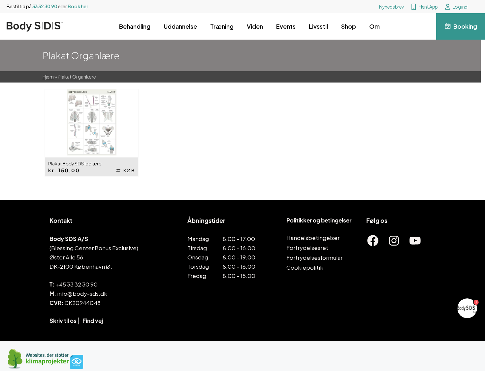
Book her (78, 6)
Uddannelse (180, 26)
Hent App (428, 7)
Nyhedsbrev (391, 7)
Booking (465, 26)
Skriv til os (63, 320)
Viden (255, 26)
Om (374, 26)
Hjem (48, 77)
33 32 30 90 (44, 6)
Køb (129, 170)
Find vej (92, 320)
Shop (348, 26)
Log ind (460, 7)
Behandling (134, 26)
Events (286, 26)
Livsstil (318, 26)
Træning (222, 26)
